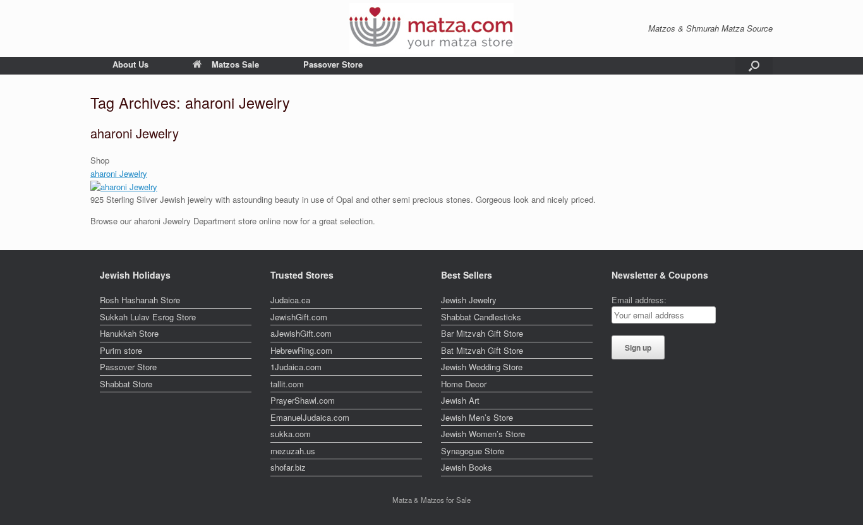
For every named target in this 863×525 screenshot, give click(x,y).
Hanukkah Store (129, 333)
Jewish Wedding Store (481, 367)
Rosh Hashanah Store (140, 300)
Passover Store (333, 64)
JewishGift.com (298, 317)
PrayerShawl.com (302, 400)
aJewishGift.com (301, 333)
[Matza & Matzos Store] (431, 28)
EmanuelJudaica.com (309, 417)
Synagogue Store (472, 451)
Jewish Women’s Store (483, 434)
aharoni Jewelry (134, 133)
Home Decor (463, 384)
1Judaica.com (296, 367)
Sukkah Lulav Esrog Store (148, 317)
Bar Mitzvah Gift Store (482, 333)
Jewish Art (460, 400)
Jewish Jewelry (469, 300)
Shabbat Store (126, 384)
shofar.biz (288, 467)
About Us (130, 64)
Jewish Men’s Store (477, 417)
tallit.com (287, 384)
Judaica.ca (290, 300)
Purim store (121, 350)
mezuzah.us (292, 451)
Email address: (639, 300)
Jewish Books (466, 467)
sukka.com (290, 434)
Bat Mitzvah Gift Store (482, 350)
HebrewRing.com (301, 350)
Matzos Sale (235, 64)
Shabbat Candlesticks (481, 317)
